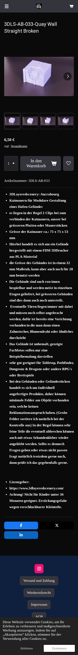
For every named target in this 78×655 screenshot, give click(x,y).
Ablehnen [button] (26, 648)
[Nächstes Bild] (67, 76)
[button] (12, 121)
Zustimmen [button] (59, 648)
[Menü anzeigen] (6, 6)
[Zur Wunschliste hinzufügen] (68, 163)
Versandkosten (19, 146)
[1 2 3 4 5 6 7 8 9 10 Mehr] (11, 163)
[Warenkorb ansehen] (71, 6)
